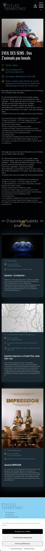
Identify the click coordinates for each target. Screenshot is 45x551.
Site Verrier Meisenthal (14, 450)
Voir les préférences (22, 544)
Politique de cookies (16, 548)
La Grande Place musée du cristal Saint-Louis (21, 334)
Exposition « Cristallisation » (15, 275)
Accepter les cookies (22, 531)
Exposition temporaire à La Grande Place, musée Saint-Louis (22, 357)
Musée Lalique (12, 65)
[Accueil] (14, 9)
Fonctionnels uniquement (22, 537)
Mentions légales (29, 548)
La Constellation (10, 512)
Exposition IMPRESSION (12, 464)
